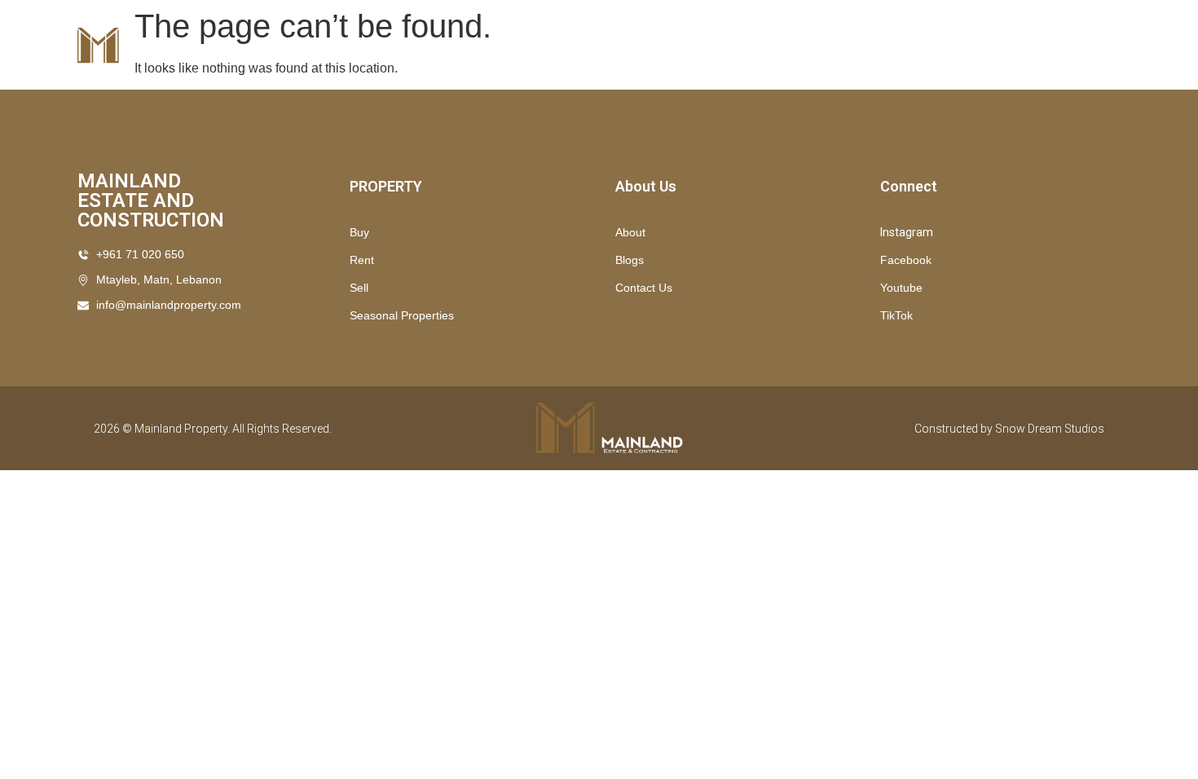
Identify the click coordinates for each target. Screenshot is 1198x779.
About (630, 232)
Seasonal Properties (684, 45)
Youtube (901, 287)
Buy (788, 45)
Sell (359, 287)
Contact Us (925, 45)
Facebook (906, 259)
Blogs (629, 259)
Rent (845, 45)
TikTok (896, 315)
